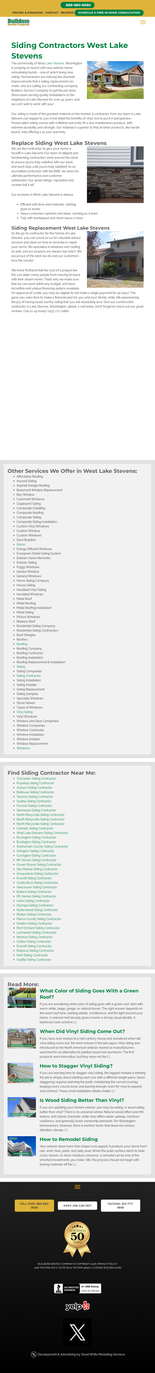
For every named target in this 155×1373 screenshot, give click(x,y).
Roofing (22, 644)
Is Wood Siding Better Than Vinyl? (82, 1100)
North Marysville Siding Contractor (41, 815)
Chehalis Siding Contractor (35, 828)
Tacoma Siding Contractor (35, 796)
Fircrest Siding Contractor (34, 806)
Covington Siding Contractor (36, 855)
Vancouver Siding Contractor (37, 887)
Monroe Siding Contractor (35, 937)
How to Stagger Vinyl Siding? (76, 1066)
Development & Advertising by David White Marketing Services (81, 1354)
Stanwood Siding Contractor (36, 810)
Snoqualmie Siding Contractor (38, 873)
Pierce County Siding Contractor (39, 919)
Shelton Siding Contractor (34, 923)
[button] (77, 5)
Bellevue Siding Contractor (35, 792)
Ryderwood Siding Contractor (37, 910)
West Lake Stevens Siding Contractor (42, 833)
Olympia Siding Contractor (35, 905)
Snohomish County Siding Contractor (42, 846)
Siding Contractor (29, 676)
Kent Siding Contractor (32, 955)
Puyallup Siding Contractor (35, 783)
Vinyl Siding (25, 712)
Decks (21, 544)
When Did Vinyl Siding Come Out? (82, 1031)
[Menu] (143, 22)
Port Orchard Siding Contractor (38, 928)
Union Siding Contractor (33, 901)
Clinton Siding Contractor (34, 941)
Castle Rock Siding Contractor (37, 883)
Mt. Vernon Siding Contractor (37, 860)
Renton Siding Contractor (34, 914)
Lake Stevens (55, 63)
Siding (21, 666)
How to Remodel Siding (69, 1139)
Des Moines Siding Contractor (37, 869)
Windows (23, 748)
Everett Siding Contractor (34, 878)
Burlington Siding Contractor (36, 837)
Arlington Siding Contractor (35, 851)
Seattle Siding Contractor (34, 801)
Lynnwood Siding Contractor (37, 932)
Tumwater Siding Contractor (36, 778)
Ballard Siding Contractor (34, 892)
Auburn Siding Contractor (34, 787)
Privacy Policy (107, 1263)
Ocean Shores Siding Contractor (39, 864)
